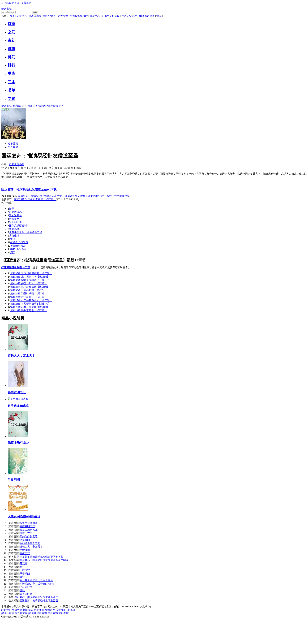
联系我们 (6, 609)
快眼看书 (42, 613)
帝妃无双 (25, 553)
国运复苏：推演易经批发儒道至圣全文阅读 (44, 560)
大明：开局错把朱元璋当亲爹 (73, 196)
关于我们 (61, 609)
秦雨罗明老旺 (27, 526)
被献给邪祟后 (18, 245)
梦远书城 (6, 8)
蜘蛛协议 (28, 609)
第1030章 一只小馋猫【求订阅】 (28, 290)
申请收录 (17, 609)
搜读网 (32, 613)
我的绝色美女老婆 (30, 543)
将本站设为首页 (10, 2)
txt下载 (26, 267)
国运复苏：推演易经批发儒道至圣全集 (36, 597)
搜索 (35, 12)
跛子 (12, 16)
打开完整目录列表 (11, 267)
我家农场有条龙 (29, 529)
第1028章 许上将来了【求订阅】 (28, 297)
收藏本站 (26, 2)
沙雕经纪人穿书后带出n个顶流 (37, 583)
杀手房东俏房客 (29, 523)
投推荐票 (13, 143)
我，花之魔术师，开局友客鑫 (36, 580)
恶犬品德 (63, 16)
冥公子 (23, 566)
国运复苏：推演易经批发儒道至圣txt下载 (29, 189)
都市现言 (18, 105)
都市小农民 (26, 533)
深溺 (159, 16)
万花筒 (23, 563)
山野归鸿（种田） (20, 249)
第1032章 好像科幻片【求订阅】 (28, 283)
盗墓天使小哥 (16, 164)
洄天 (12, 252)
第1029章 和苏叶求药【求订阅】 (28, 293)
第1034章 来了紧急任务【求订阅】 (29, 276)
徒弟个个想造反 (111, 16)
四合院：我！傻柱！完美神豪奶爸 (110, 196)
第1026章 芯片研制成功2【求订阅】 (30, 303)
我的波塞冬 (49, 16)
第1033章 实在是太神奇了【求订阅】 (31, 280)
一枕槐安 (25, 570)
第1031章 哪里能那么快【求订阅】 (29, 286)
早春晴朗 (25, 540)
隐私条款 (39, 609)
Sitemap (71, 609)
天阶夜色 (22, 16)
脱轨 (22, 590)
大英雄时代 (26, 593)
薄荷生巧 (95, 16)
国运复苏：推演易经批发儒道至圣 (44, 105)
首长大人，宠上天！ (31, 546)
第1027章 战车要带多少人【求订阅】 (31, 300)
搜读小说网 (7, 613)
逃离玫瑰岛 (35, 16)
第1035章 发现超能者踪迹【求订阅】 (31, 273)
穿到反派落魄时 (79, 16)
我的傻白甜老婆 (29, 536)
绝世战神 (25, 550)
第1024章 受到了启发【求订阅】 (28, 310)
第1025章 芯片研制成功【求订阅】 (29, 307)
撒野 (22, 577)
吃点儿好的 (26, 587)
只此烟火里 (15, 222)
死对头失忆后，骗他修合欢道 (138, 16)
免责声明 (50, 609)
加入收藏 (13, 147)
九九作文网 (21, 613)
